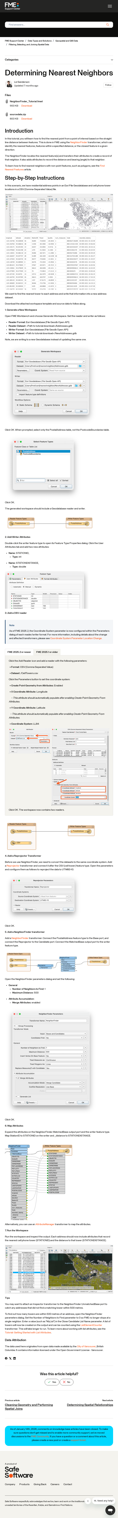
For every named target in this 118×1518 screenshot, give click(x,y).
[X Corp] (10, 1359)
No (68, 1382)
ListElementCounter (91, 1325)
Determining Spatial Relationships (90, 1405)
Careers (55, 1484)
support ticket (78, 1440)
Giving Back (40, 1484)
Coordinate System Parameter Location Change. (76, 638)
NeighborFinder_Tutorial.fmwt (26, 101)
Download (26, 106)
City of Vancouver (86, 1346)
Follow (108, 85)
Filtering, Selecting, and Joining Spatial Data (29, 45)
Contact (67, 1484)
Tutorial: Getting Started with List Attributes (28, 1332)
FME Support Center (14, 41)
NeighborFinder (78, 142)
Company (10, 1484)
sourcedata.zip (18, 114)
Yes (54, 1382)
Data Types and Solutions (40, 41)
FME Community (40, 1436)
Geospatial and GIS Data (66, 41)
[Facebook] (6, 1359)
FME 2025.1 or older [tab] (47, 652)
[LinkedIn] (14, 1359)
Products (24, 1484)
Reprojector (13, 866)
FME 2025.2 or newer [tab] (19, 652)
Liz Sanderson (22, 82)
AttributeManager (45, 1224)
